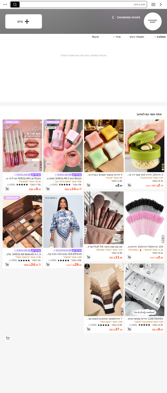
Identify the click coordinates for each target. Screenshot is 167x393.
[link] (152, 21)
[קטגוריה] (153, 4)
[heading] (93, 17)
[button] (160, 4)
